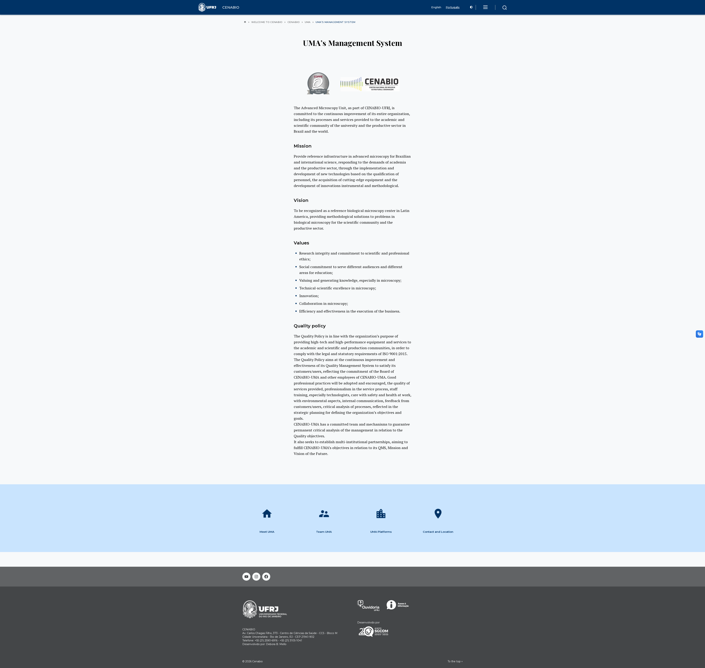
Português (453, 7)
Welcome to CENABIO (266, 22)
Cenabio (294, 22)
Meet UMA (267, 531)
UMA (307, 22)
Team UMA (324, 531)
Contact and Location (438, 531)
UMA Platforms (381, 531)
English (436, 7)
